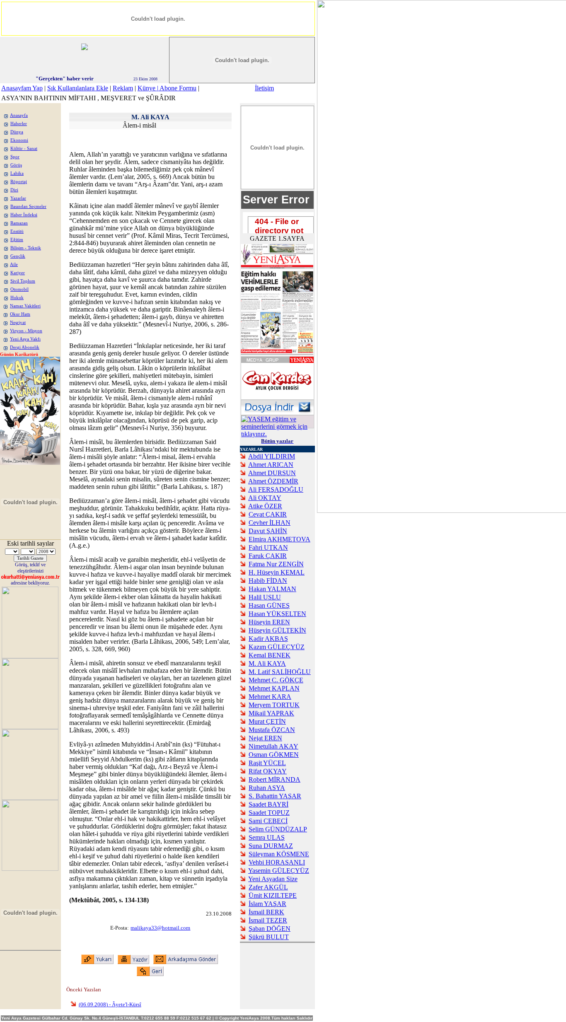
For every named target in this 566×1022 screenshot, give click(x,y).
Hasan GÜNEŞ (269, 605)
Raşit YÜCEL (267, 762)
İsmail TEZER (268, 920)
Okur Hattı (20, 314)
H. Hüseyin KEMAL (277, 572)
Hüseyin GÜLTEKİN (277, 630)
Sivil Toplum (22, 281)
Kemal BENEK (269, 655)
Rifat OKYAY (268, 771)
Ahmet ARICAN (270, 464)
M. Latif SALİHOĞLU (280, 671)
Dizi (14, 190)
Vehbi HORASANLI (277, 862)
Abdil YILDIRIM (271, 456)
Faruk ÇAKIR (268, 555)
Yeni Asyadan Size (273, 878)
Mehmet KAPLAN (274, 688)
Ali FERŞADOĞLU (275, 489)
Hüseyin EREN (269, 622)
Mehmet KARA (270, 696)
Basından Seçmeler (28, 206)
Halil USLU (265, 597)
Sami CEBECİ (268, 820)
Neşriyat (18, 322)
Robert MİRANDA (274, 779)
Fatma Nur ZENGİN (276, 564)
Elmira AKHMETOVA (279, 539)
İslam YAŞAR (267, 903)
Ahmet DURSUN (272, 472)
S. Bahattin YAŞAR (275, 796)
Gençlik (17, 256)
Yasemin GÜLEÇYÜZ (278, 870)
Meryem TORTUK (274, 704)
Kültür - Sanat (23, 148)
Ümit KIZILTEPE (273, 895)
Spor (14, 157)
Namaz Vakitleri (25, 306)
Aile (14, 264)
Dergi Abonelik (24, 347)
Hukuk (17, 297)
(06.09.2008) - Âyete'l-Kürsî (110, 1004)
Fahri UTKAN (268, 547)
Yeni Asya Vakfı (25, 339)
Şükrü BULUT (269, 936)
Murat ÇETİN (267, 721)
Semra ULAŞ (267, 837)
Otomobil (19, 289)
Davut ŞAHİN (268, 530)
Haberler (18, 123)
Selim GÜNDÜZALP (278, 829)
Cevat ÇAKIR (268, 514)
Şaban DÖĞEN (269, 928)
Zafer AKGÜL (268, 887)
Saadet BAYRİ (268, 804)
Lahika (17, 173)
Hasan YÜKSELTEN (277, 613)
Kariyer (17, 273)
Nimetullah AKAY (273, 746)
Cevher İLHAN (269, 522)
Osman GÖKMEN (274, 754)
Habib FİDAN (268, 580)
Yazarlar (18, 198)
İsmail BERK (266, 912)
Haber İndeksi (23, 215)
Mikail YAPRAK (271, 713)
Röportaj (18, 181)
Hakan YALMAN (272, 588)
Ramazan (19, 223)
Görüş (16, 165)
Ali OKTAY (264, 497)
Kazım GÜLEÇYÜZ (277, 646)
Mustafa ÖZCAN (272, 729)
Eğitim (16, 239)
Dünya (16, 132)
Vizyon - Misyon (26, 331)
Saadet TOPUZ (269, 812)
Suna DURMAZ (271, 845)
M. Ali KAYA (267, 663)
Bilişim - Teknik (25, 248)
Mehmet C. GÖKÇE (276, 680)
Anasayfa (19, 115)
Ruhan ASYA (267, 787)
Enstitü (17, 231)
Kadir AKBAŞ (268, 638)
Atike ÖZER (265, 506)
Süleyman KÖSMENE (279, 854)
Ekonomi (19, 140)
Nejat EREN (265, 738)
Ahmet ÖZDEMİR (273, 481)
